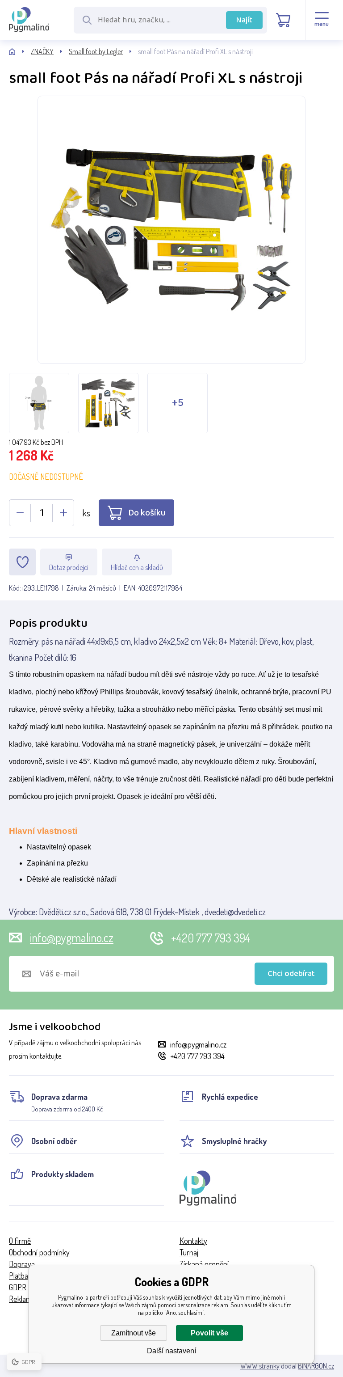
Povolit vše (209, 1333)
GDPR (17, 1287)
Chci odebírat (291, 973)
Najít (244, 20)
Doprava (22, 1264)
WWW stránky (260, 1365)
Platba (18, 1275)
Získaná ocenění (204, 1264)
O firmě (20, 1241)
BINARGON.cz (316, 1365)
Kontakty (193, 1241)
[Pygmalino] (20, 51)
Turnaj (189, 1252)
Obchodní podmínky (39, 1252)
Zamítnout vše (133, 1333)
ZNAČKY (42, 51)
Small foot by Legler (96, 51)
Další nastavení (171, 1351)
